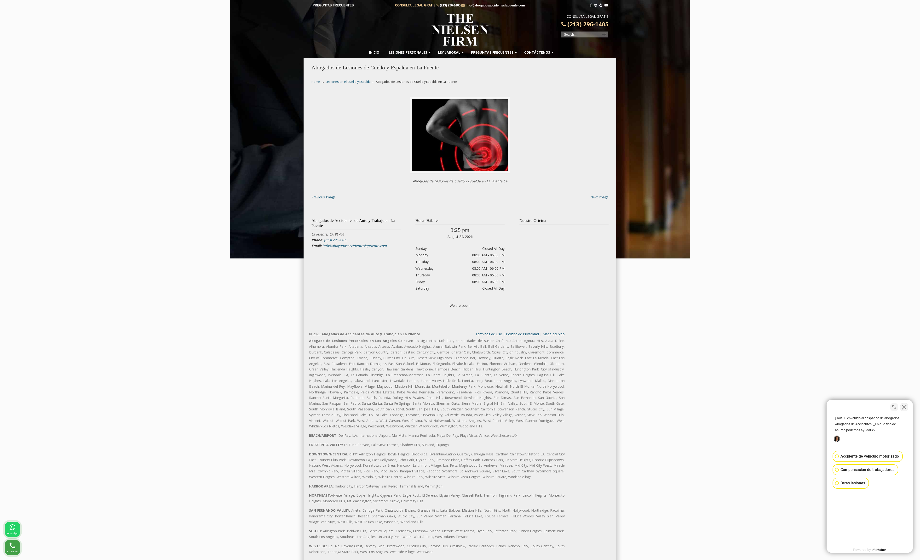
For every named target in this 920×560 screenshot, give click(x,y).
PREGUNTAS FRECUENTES (333, 5)
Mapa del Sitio (554, 334)
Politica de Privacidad (522, 334)
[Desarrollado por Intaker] (879, 550)
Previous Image (323, 197)
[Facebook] (590, 5)
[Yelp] (601, 5)
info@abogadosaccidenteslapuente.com (495, 5)
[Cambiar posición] (894, 407)
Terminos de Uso (488, 334)
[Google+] (595, 5)
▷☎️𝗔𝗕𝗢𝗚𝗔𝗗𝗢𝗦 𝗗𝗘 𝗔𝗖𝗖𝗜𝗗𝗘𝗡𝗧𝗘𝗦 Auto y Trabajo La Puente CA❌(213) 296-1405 (460, 29)
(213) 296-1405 (450, 5)
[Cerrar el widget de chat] (904, 407)
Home (315, 82)
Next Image (599, 197)
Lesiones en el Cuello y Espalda (348, 82)
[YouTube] (606, 5)
